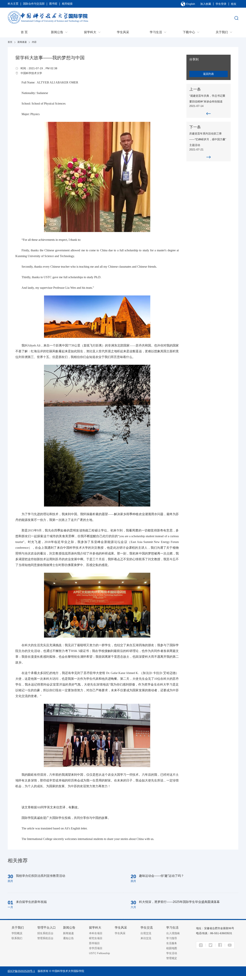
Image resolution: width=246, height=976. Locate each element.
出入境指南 (173, 933)
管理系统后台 (45, 938)
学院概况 (17, 933)
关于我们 (222, 32)
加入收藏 (205, 3)
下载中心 (189, 32)
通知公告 (68, 938)
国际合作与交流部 (34, 3)
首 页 (24, 32)
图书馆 (53, 3)
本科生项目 (95, 933)
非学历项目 (95, 948)
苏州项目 (94, 943)
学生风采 (123, 32)
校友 (233, 3)
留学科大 (90, 32)
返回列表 (208, 73)
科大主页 (13, 3)
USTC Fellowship (99, 953)
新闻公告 (57, 32)
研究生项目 (95, 938)
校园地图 (171, 948)
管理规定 (171, 958)
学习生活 (156, 32)
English (190, 3)
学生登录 (221, 3)
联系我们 (17, 938)
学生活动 (171, 953)
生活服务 (171, 943)
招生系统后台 (45, 933)
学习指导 (171, 938)
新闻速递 (22, 42)
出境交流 (145, 933)
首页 (10, 42)
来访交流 (145, 938)
